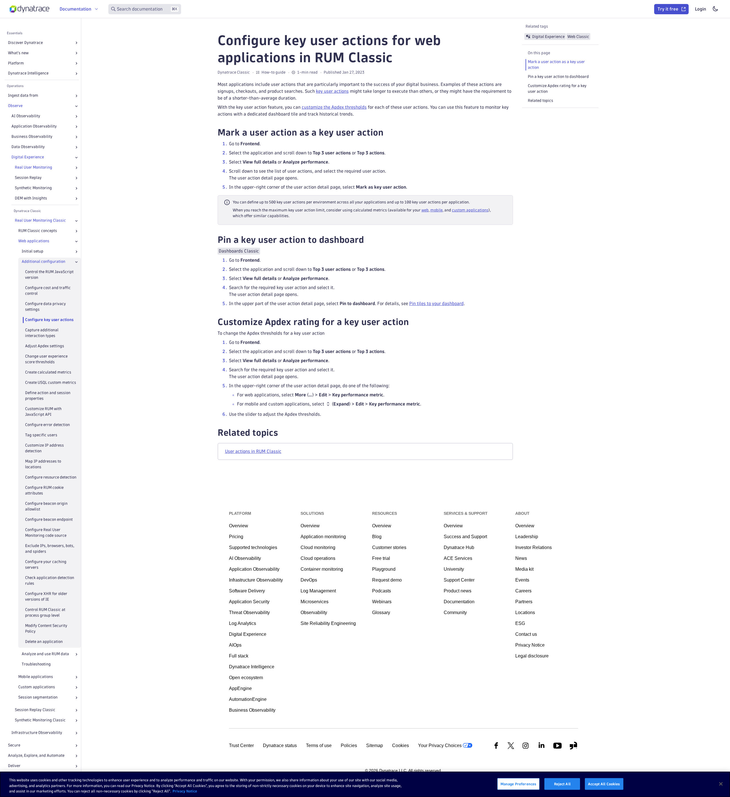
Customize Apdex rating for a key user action (557, 88)
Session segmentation (38, 697)
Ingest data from (23, 96)
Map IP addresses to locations (43, 464)
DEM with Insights (31, 198)
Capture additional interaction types (41, 333)
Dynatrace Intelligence (28, 73)
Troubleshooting (36, 664)
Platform (16, 63)
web (425, 210)
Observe (15, 106)
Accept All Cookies (604, 783)
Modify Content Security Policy (46, 628)
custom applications (470, 210)
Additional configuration (43, 262)
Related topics (540, 100)
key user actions (332, 91)
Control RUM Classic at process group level (45, 612)
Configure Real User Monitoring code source (45, 532)
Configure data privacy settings (45, 307)
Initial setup (32, 251)
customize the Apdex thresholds (334, 107)
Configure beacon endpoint (49, 519)
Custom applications (36, 687)
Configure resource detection (50, 477)
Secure (14, 745)
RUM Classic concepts (37, 231)
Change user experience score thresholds (46, 359)
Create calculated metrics (48, 372)
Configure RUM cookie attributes (44, 490)
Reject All (562, 783)
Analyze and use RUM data (45, 654)
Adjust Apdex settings (44, 346)
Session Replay (28, 178)
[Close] (76, 106)
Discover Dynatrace (25, 43)
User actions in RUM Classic (253, 451)
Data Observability (28, 147)
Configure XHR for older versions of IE (46, 596)
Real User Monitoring (33, 168)
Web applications (33, 241)
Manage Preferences (518, 783)
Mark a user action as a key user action (556, 64)
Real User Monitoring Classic (40, 221)
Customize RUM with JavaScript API (43, 411)
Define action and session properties (47, 395)
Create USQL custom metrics (50, 382)
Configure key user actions (49, 320)
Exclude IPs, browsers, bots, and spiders (49, 548)
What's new (18, 53)
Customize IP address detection (44, 448)
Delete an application (44, 641)
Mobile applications (35, 677)
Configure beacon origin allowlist (46, 506)
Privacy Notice (185, 791)
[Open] (76, 43)
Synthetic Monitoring (33, 188)
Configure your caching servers (45, 564)
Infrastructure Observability (36, 733)
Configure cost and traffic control (48, 291)
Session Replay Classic (35, 710)
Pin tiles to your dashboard (436, 303)
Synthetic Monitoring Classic (40, 720)
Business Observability (31, 137)
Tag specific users (41, 435)
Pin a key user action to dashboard (558, 76)
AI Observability (25, 116)
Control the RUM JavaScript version (49, 275)
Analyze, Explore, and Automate (36, 756)
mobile (436, 210)
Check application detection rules (49, 580)
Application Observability (34, 126)
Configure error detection (47, 425)
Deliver (14, 766)
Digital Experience (27, 157)
